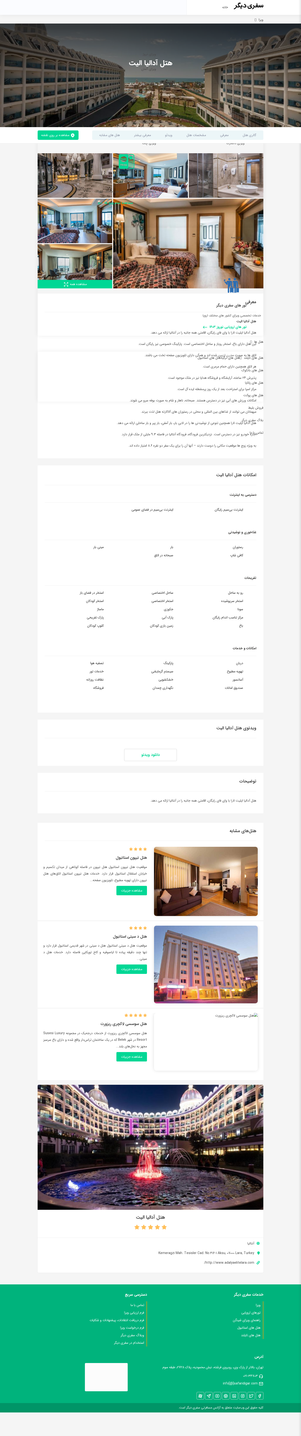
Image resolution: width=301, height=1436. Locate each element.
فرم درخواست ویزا (132, 1327)
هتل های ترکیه (230, 357)
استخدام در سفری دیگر (129, 1342)
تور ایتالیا (150, 252)
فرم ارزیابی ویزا (134, 1312)
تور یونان (239, 252)
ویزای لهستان (236, 54)
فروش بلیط (255, 407)
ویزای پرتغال (236, 69)
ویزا (261, 19)
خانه (225, 7)
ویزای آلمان (148, 69)
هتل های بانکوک (252, 370)
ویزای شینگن (236, 39)
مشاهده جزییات (131, 890)
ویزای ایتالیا (148, 83)
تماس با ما (256, 432)
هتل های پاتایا (254, 382)
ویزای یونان (237, 98)
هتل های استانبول (209, 357)
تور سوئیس (237, 267)
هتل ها (258, 341)
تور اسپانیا (149, 237)
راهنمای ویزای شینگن (247, 1320)
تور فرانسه (238, 237)
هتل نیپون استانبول (131, 858)
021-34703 (250, 1376)
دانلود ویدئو (150, 755)
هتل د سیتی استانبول (130, 937)
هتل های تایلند (253, 357)
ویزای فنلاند (237, 158)
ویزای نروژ (149, 54)
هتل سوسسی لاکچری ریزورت (123, 1024)
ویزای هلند (149, 98)
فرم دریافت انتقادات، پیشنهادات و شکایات (117, 1320)
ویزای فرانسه (236, 83)
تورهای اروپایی (251, 1312)
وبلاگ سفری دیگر (132, 1335)
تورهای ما (257, 217)
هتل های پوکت (253, 395)
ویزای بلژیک (148, 39)
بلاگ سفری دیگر (252, 420)
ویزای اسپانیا (236, 113)
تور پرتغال (149, 267)
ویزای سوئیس (147, 113)
